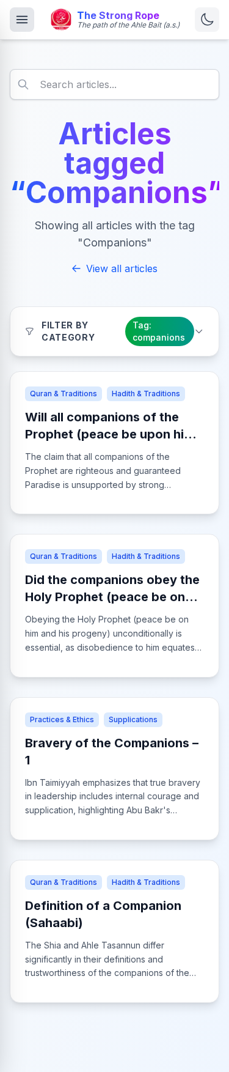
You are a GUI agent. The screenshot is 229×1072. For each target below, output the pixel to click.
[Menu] (22, 19)
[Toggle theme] (207, 19)
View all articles (122, 268)
